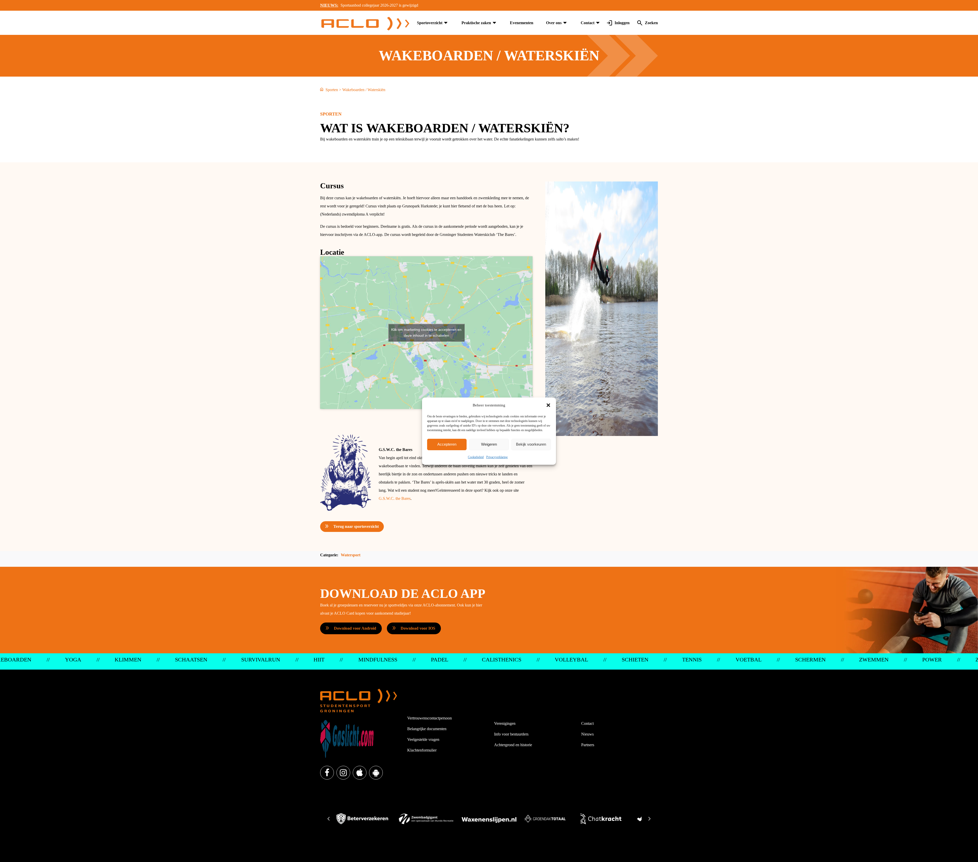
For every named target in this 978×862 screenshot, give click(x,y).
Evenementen (521, 23)
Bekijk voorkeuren (531, 444)
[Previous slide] (329, 819)
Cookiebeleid (476, 457)
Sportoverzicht (429, 23)
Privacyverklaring (497, 457)
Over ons (554, 23)
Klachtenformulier (422, 750)
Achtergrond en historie (513, 745)
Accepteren (446, 444)
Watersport (350, 555)
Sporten (331, 90)
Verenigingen (504, 723)
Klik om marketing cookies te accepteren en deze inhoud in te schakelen (426, 332)
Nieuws (587, 734)
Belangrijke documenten (426, 729)
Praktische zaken (476, 23)
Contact (587, 23)
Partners (587, 745)
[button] (548, 405)
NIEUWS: (329, 5)
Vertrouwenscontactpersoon (429, 718)
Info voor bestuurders (511, 734)
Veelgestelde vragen (423, 739)
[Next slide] (649, 819)
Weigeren (489, 444)
